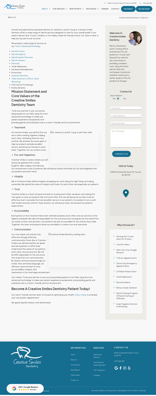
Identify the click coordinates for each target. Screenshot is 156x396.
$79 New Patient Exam (126, 271)
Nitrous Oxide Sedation (126, 288)
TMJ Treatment (99, 370)
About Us (74, 360)
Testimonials (75, 375)
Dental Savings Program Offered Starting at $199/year (127, 296)
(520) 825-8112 (119, 361)
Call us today (80, 295)
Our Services (59, 9)
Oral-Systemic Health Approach (99, 363)
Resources (91, 9)
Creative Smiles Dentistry (129, 18)
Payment (128, 9)
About (45, 9)
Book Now (144, 9)
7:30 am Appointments (126, 258)
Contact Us (75, 380)
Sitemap (142, 391)
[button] (126, 193)
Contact (115, 9)
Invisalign (96, 375)
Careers (105, 9)
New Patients (75, 9)
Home (73, 355)
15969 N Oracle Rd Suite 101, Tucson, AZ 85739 (121, 3)
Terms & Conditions (98, 391)
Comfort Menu (123, 244)
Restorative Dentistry (97, 356)
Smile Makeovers (124, 277)
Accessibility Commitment (128, 391)
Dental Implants (123, 282)
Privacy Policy (112, 391)
